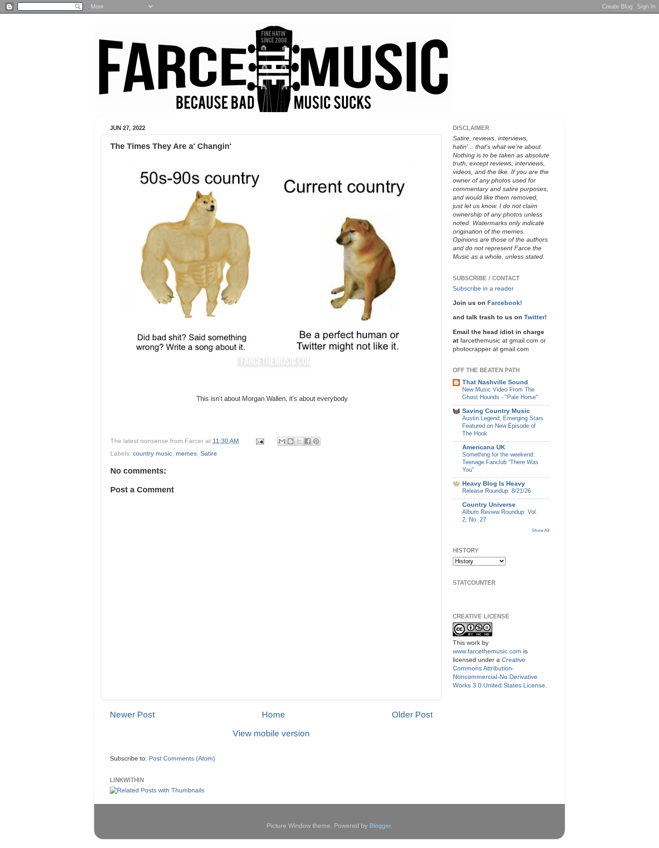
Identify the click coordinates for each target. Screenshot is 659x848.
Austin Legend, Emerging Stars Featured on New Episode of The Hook (502, 425)
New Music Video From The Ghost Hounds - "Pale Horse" (500, 393)
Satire (208, 453)
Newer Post (132, 714)
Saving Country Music (496, 411)
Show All (540, 530)
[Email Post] (259, 441)
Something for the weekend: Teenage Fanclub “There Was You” (500, 462)
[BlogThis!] (290, 441)
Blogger (380, 825)
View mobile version (271, 733)
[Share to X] (299, 441)
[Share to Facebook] (307, 441)
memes (186, 453)
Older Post (412, 714)
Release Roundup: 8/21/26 (496, 490)
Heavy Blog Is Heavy (493, 483)
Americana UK (483, 447)
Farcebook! (504, 303)
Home (273, 714)
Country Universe (489, 504)
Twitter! (535, 317)
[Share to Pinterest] (316, 441)
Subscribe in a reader (483, 288)
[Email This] (281, 441)
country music (152, 453)
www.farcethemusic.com (487, 651)
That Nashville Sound (495, 382)
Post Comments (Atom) (182, 758)
